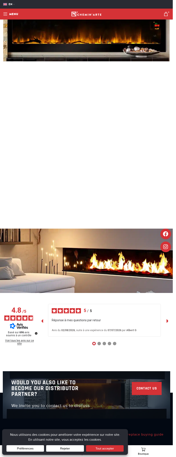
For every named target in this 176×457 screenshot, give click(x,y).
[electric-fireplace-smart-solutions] (86, 30)
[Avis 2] (99, 343)
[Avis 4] (109, 343)
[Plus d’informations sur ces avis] (36, 333)
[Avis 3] (104, 343)
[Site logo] (86, 14)
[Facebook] (165, 234)
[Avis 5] (114, 343)
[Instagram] (165, 246)
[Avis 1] (94, 343)
